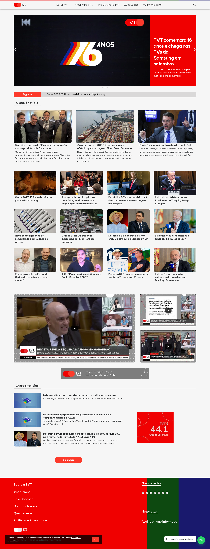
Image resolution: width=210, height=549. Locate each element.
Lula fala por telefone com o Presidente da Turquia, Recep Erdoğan (172, 200)
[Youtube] (143, 493)
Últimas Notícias (152, 5)
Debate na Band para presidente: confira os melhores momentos (79, 395)
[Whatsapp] (147, 493)
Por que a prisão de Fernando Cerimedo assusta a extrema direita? (31, 277)
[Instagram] (151, 493)
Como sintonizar (25, 506)
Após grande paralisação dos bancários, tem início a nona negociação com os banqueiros (79, 200)
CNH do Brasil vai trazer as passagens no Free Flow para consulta (78, 239)
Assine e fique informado (159, 521)
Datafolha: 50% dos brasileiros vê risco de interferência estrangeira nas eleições (127, 200)
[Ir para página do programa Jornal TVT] (105, 378)
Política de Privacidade (30, 520)
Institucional (22, 492)
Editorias (62, 5)
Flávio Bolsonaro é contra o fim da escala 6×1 (165, 145)
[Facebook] (159, 493)
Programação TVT (108, 5)
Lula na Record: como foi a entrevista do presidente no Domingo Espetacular (170, 277)
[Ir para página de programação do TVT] (155, 442)
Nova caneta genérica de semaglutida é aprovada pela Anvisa (31, 239)
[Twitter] (155, 493)
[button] (194, 5)
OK (95, 539)
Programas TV (83, 5)
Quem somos (23, 513)
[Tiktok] (163, 493)
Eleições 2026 (131, 5)
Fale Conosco (23, 499)
